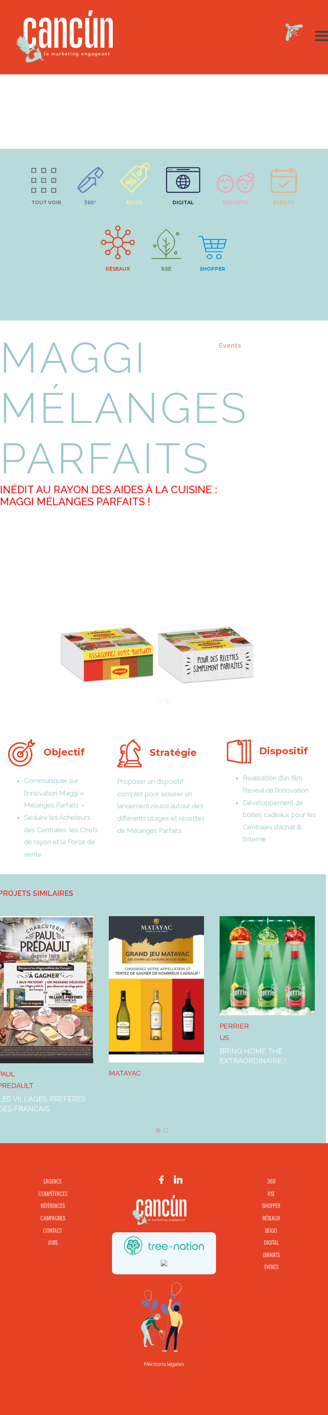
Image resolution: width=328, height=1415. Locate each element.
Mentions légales (164, 1364)
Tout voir (46, 202)
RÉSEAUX (271, 1218)
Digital (183, 202)
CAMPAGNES (52, 1218)
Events (283, 202)
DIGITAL (271, 1242)
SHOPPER (271, 1205)
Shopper (212, 269)
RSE (166, 269)
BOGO (134, 202)
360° (90, 202)
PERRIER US (234, 1030)
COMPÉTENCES (52, 1193)
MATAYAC (125, 1072)
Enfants (235, 202)
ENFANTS (271, 1254)
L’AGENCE (53, 1181)
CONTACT (52, 1230)
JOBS (53, 1242)
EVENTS (271, 1266)
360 (271, 1181)
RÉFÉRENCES (53, 1205)
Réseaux (118, 269)
